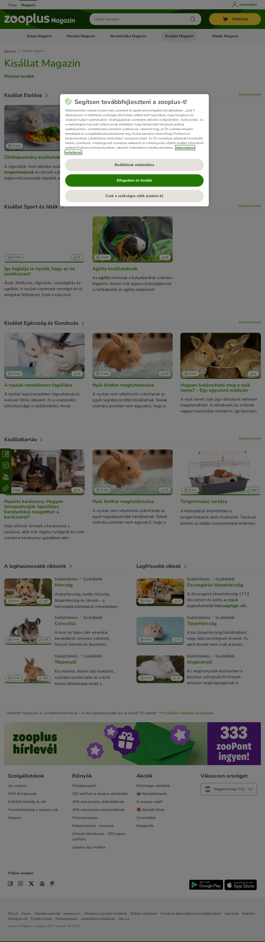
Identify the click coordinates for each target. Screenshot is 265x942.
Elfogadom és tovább (134, 180)
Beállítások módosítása (134, 164)
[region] (134, 150)
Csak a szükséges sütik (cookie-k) (134, 195)
